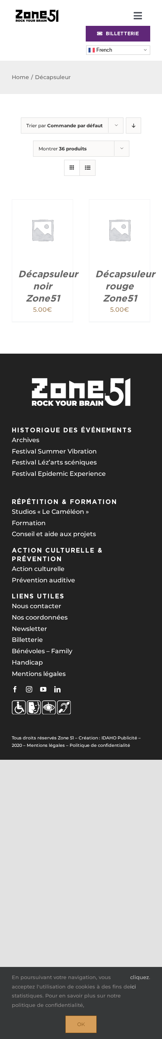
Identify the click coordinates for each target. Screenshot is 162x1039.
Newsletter (29, 628)
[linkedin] (57, 689)
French (103, 49)
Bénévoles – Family (42, 651)
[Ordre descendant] (133, 125)
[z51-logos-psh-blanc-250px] (41, 703)
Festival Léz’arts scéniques (54, 462)
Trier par (64, 125)
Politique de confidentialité (100, 745)
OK (81, 1024)
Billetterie (27, 639)
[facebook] (15, 689)
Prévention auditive (43, 580)
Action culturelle (38, 569)
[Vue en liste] (87, 167)
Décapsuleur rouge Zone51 (125, 286)
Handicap (27, 662)
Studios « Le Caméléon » (50, 511)
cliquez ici (139, 981)
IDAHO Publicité (119, 738)
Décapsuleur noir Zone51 (48, 286)
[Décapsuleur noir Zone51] (42, 205)
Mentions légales (39, 674)
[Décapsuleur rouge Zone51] (119, 205)
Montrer (63, 149)
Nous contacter (36, 606)
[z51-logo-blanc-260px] (81, 380)
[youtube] (43, 689)
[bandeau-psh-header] (37, 9)
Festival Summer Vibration (54, 451)
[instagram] (29, 689)
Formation (29, 523)
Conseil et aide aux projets (54, 534)
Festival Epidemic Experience (59, 473)
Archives (25, 440)
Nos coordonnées (40, 617)
